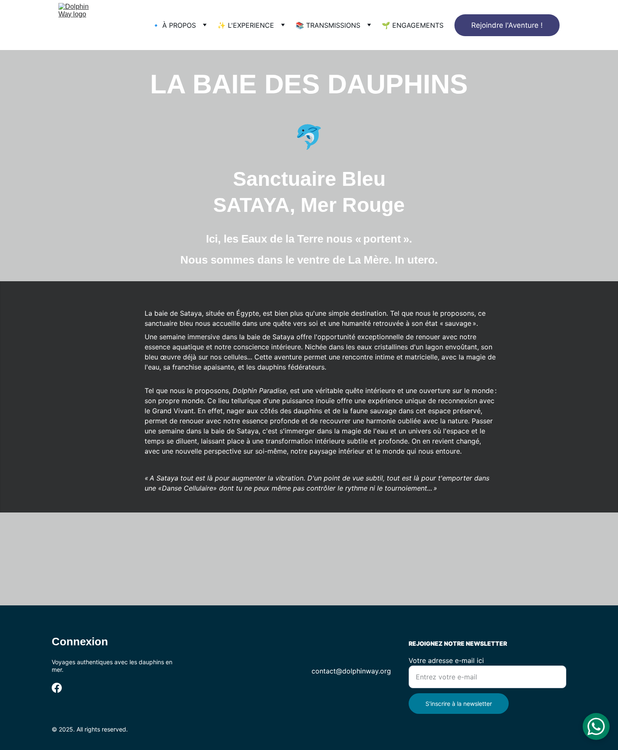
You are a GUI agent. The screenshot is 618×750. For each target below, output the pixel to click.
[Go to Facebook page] (57, 688)
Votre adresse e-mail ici (446, 660)
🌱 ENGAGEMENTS (413, 25)
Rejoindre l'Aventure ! (507, 25)
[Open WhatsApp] (596, 726)
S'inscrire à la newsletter (458, 703)
